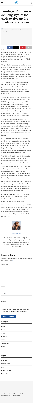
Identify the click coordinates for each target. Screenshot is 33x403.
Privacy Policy (5, 373)
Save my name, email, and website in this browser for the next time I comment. (16, 310)
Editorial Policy (6, 370)
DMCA (3, 367)
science (3, 339)
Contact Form (5, 363)
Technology (5, 343)
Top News (4, 329)
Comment (5, 264)
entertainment (5, 349)
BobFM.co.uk (9, 399)
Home (2, 8)
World (3, 333)
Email (3, 294)
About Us (4, 360)
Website (3, 301)
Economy (8, 8)
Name (3, 286)
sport (3, 346)
